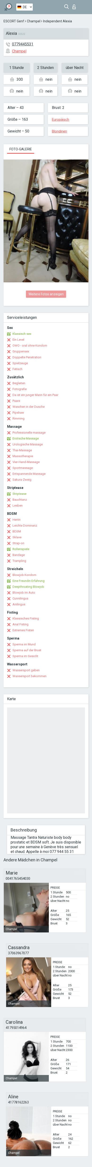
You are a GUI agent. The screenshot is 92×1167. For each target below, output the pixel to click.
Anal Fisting (21, 624)
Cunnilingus (20, 598)
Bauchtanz (20, 499)
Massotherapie (23, 456)
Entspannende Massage (29, 474)
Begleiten (19, 383)
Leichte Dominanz (25, 525)
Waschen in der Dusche (29, 406)
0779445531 (22, 44)
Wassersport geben (26, 670)
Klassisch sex (22, 334)
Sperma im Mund (24, 644)
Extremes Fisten (23, 630)
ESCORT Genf (14, 21)
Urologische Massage (28, 444)
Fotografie (20, 389)
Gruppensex (21, 351)
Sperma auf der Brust (27, 650)
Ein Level (18, 339)
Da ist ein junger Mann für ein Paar (35, 395)
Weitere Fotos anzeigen (46, 294)
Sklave (17, 537)
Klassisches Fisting (26, 618)
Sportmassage (23, 468)
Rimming (19, 418)
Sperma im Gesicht (25, 656)
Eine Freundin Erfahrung (29, 581)
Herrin (17, 519)
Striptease (19, 494)
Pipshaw (18, 412)
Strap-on (18, 543)
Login (75, 5)
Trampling (19, 561)
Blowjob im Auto (24, 592)
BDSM (17, 531)
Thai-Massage (22, 450)
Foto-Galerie (20, 149)
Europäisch (60, 119)
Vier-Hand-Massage (26, 462)
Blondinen (59, 131)
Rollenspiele (21, 549)
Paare (16, 401)
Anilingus (19, 604)
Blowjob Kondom (24, 575)
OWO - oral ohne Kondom (30, 345)
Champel (33, 21)
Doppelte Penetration (27, 357)
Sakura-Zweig (22, 479)
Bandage (19, 555)
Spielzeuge (20, 363)
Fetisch (17, 369)
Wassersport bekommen (29, 676)
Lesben (18, 505)
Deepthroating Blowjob (28, 586)
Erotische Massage (26, 438)
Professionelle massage (29, 432)
